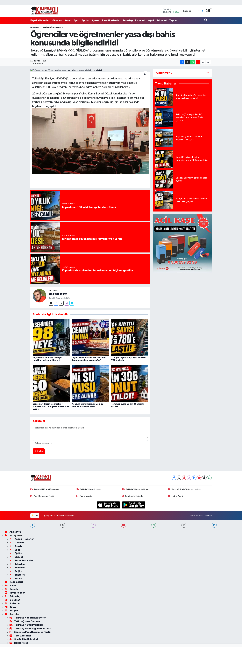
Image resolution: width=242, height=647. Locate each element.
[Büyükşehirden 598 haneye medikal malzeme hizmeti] (51, 337)
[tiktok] (184, 525)
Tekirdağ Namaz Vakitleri (137, 489)
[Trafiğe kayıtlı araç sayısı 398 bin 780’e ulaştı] (129, 337)
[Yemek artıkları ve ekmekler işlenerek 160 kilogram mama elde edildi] (51, 383)
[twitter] (62, 525)
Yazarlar (14, 589)
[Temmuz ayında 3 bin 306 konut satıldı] (129, 383)
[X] (179, 477)
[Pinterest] (184, 477)
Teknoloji (162, 20)
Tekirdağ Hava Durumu (90, 489)
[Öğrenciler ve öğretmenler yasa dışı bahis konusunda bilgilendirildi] (90, 70)
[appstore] (108, 505)
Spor (76, 20)
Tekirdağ (128, 20)
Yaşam (173, 20)
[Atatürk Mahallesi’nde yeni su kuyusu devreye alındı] (90, 383)
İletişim (14, 610)
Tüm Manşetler (86, 496)
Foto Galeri (16, 582)
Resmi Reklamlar (111, 20)
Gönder (39, 451)
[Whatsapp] (209, 477)
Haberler (34, 28)
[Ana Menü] (210, 20)
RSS (36, 515)
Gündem (57, 20)
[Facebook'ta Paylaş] (182, 62)
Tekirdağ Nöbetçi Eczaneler (46, 489)
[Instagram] (66, 303)
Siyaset (95, 20)
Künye (13, 607)
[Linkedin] (71, 303)
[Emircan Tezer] (39, 295)
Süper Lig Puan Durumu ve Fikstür (32, 632)
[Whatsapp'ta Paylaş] (192, 62)
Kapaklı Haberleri (40, 20)
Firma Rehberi (17, 593)
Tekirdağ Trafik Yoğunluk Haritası (186, 489)
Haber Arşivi (177, 496)
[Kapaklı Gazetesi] (44, 10)
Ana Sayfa (15, 532)
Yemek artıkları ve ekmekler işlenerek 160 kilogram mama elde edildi (51, 406)
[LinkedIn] (194, 477)
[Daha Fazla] (198, 62)
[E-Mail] (51, 303)
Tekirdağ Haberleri (53, 28)
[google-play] (133, 505)
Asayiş (68, 20)
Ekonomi (140, 20)
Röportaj (15, 596)
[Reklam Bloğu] (182, 243)
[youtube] (123, 525)
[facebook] (32, 525)
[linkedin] (214, 525)
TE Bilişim (207, 515)
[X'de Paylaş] (187, 62)
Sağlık (150, 20)
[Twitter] (61, 303)
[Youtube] (199, 477)
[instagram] (93, 525)
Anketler (15, 603)
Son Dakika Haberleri (134, 496)
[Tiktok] (204, 477)
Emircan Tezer (58, 293)
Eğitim (85, 20)
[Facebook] (56, 303)
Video (13, 585)
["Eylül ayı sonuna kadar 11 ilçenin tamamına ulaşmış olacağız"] (90, 337)
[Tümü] (208, 73)
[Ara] (206, 20)
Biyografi (15, 600)
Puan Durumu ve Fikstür (44, 496)
